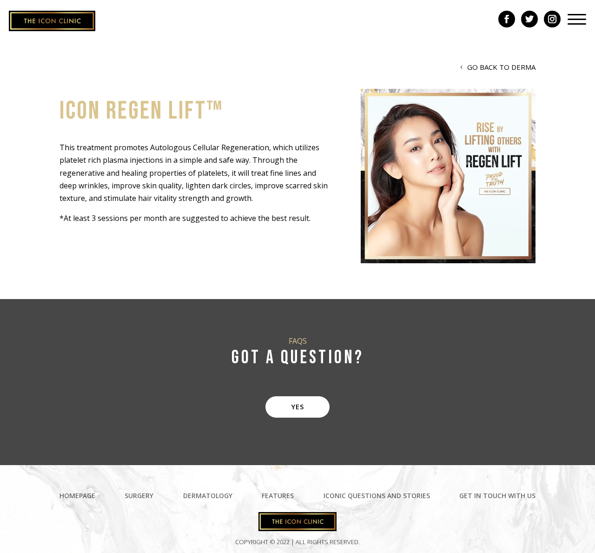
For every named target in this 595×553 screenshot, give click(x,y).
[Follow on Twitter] (529, 19)
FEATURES (278, 496)
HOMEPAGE (77, 496)
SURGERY (139, 496)
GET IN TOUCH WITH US (497, 496)
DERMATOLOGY (207, 496)
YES (297, 406)
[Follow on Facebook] (506, 19)
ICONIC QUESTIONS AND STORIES (377, 496)
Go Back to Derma (501, 67)
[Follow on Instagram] (552, 19)
